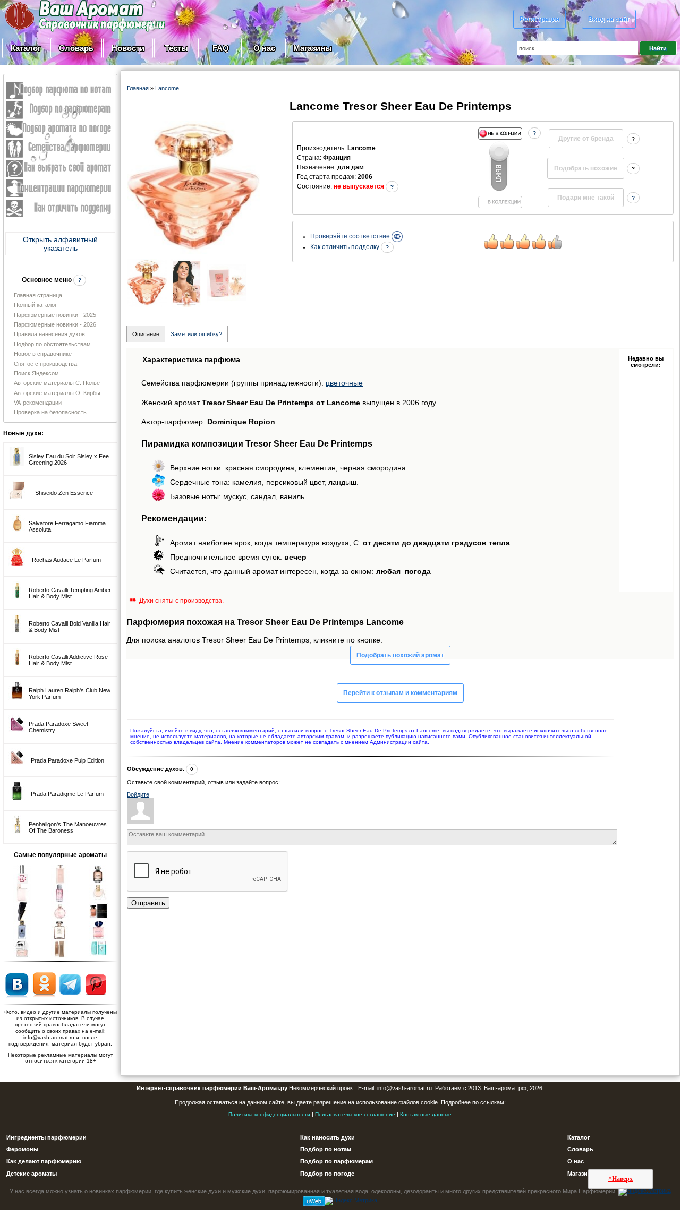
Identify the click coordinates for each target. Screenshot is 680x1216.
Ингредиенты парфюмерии (46, 1137)
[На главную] (58, 15)
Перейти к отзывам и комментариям (400, 693)
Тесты (176, 48)
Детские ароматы (31, 1173)
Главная (138, 88)
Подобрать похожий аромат (400, 655)
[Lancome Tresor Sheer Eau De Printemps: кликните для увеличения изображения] (193, 187)
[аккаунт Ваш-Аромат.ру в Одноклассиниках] (44, 984)
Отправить (148, 903)
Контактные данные (426, 1114)
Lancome (167, 88)
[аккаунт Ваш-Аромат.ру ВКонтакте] (17, 984)
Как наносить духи (327, 1137)
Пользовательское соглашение (355, 1114)
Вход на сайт (609, 19)
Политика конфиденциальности (269, 1114)
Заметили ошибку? (196, 334)
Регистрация (539, 19)
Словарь (76, 48)
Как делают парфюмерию (43, 1161)
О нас (264, 48)
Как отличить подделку (345, 247)
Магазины (312, 48)
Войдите (138, 794)
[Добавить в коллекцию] (500, 167)
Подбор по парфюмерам (336, 1161)
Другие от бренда (586, 138)
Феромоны (22, 1149)
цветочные (344, 383)
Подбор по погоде (327, 1173)
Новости (128, 48)
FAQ (220, 48)
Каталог (25, 48)
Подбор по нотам (325, 1149)
